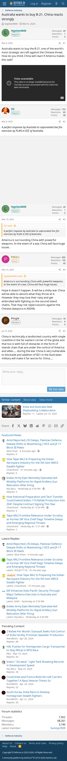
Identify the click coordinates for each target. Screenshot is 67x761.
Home (13, 746)
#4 (64, 269)
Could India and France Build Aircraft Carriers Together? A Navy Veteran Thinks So (34, 678)
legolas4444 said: (13, 276)
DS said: (8, 225)
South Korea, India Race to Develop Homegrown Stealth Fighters (28, 693)
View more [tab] (46, 400)
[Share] (59, 43)
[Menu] (4, 3)
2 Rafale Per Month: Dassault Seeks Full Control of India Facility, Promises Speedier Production (36, 633)
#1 (64, 43)
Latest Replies (11, 538)
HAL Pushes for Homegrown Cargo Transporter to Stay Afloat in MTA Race (36, 648)
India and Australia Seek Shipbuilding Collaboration (39, 408)
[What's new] (56, 3)
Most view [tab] (30, 400)
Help (4, 746)
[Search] (63, 3)
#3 (64, 219)
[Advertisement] (33, 169)
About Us (7, 743)
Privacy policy (56, 743)
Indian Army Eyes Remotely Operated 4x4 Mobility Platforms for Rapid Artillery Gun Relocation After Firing (32, 481)
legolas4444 (11, 23)
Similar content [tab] (11, 400)
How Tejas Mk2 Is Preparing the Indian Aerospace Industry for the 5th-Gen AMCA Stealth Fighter (32, 462)
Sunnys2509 (58, 728)
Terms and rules (37, 743)
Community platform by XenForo (29, 757)
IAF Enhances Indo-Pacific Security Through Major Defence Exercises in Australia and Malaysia (33, 594)
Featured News (11, 435)
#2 (64, 121)
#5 (64, 330)
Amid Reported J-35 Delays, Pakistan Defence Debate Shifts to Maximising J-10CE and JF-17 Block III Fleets (34, 443)
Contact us (20, 743)
